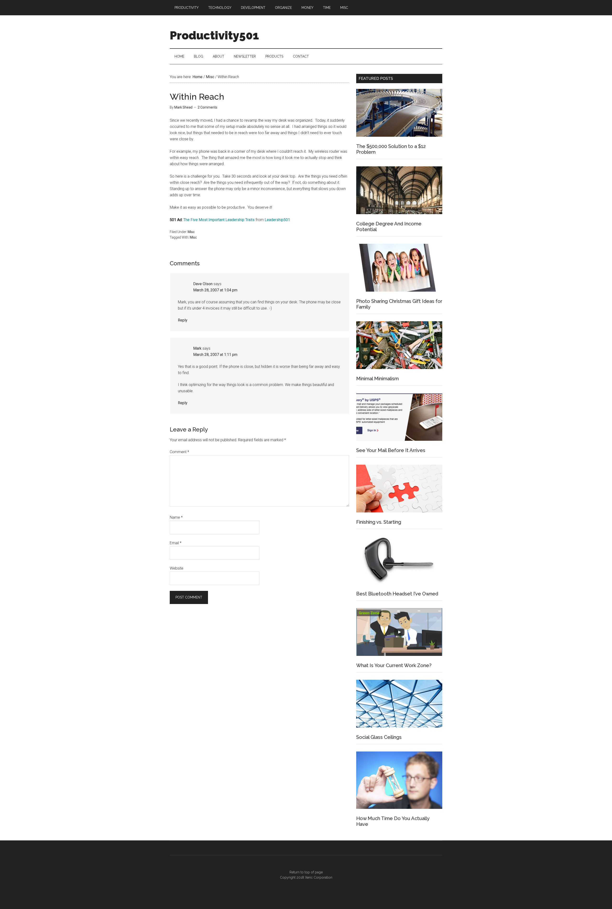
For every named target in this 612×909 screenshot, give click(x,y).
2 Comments (207, 107)
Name (176, 517)
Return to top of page (306, 872)
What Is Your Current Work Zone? (394, 665)
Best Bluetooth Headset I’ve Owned (397, 594)
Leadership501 (277, 220)
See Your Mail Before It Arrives (390, 450)
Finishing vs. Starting (378, 522)
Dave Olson (203, 284)
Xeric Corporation (318, 877)
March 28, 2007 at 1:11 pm (215, 354)
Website (176, 568)
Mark (197, 348)
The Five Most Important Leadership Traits (219, 220)
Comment (179, 452)
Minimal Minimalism (377, 378)
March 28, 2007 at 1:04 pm (215, 290)
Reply (182, 320)
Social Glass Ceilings (379, 737)
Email (175, 543)
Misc (191, 232)
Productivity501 (214, 35)
